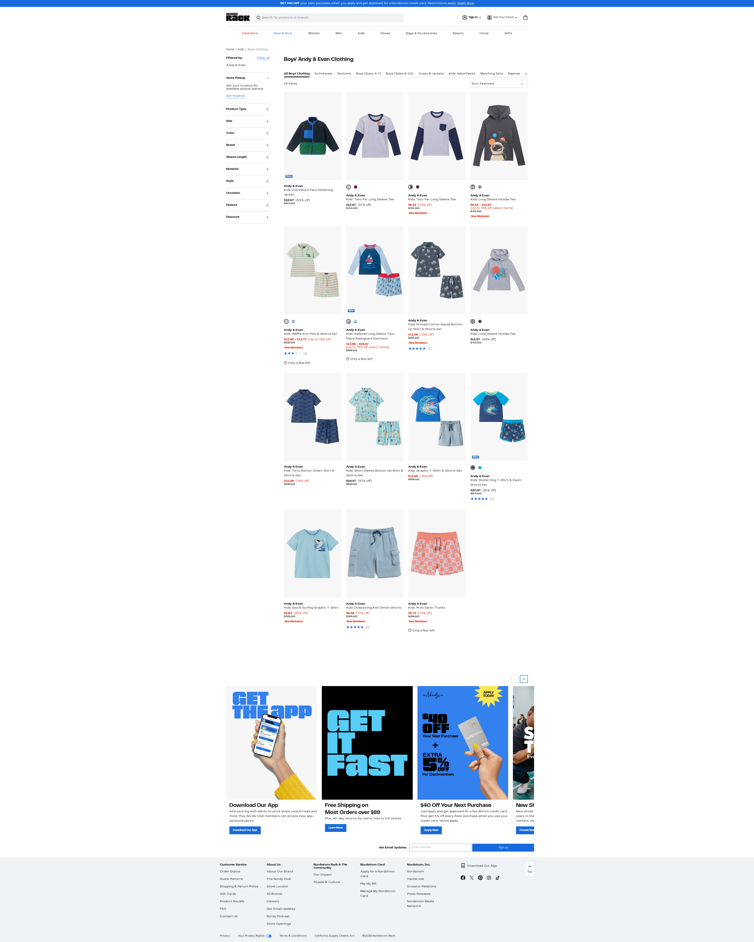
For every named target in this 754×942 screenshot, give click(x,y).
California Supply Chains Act (334, 936)
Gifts (508, 33)
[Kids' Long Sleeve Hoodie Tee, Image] (499, 136)
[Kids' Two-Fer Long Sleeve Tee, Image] (375, 136)
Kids (361, 33)
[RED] (355, 187)
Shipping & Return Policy (239, 886)
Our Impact (323, 874)
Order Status (230, 871)
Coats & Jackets (431, 73)
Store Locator (277, 886)
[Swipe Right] (524, 679)
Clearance (250, 33)
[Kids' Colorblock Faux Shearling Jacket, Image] (312, 136)
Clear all (263, 58)
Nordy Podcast (278, 916)
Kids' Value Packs (462, 73)
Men (339, 33)
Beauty (458, 33)
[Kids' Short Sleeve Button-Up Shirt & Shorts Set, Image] (375, 417)
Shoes (385, 33)
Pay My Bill (368, 883)
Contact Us (229, 916)
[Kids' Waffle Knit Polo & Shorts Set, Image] (312, 270)
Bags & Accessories (421, 33)
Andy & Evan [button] (236, 65)
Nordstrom (415, 871)
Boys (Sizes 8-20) (400, 73)
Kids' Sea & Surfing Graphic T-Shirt (311, 607)
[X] (471, 878)
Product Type (236, 109)
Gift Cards (228, 894)
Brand (230, 145)
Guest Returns (231, 879)
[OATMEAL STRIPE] (286, 321)
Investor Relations (421, 886)
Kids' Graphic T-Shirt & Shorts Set (435, 470)
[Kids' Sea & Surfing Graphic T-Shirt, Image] (312, 553)
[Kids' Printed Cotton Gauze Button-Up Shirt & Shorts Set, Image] (437, 270)
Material (232, 169)
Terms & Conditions (293, 936)
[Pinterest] (480, 878)
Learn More (336, 828)
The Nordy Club (279, 879)
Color (230, 133)
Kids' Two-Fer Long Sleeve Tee (370, 199)
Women (314, 33)
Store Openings (279, 924)
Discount (232, 217)
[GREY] (348, 187)
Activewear (324, 73)
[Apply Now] (462, 743)
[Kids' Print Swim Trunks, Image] (437, 553)
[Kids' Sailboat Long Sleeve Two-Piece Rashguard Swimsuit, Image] (375, 270)
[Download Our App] (271, 743)
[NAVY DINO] (472, 467)
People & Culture (327, 882)
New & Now (283, 33)
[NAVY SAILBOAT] (348, 321)
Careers (273, 901)
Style (230, 181)
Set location (235, 96)
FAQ (223, 909)
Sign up (503, 847)
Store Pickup (235, 78)
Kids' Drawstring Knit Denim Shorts (373, 607)
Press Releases (419, 894)
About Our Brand (280, 871)
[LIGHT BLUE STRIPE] (293, 321)
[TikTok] (497, 878)
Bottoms (344, 73)
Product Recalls (232, 901)
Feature (231, 205)
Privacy (225, 936)
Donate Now (527, 830)
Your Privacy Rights (251, 936)
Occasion (233, 193)
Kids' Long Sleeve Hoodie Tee (493, 199)
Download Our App (245, 830)
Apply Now (465, 3)
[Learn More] (367, 743)
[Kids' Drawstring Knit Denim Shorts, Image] (375, 553)
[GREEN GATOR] (355, 321)
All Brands (274, 894)
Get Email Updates (281, 909)
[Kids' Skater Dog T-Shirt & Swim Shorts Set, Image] (499, 417)
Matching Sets (491, 73)
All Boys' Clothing (297, 73)
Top (529, 872)
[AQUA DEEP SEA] (479, 467)
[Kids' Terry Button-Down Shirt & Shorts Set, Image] (312, 417)
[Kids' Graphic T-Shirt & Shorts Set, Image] (437, 417)
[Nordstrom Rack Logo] (238, 17)
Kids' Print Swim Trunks (426, 607)
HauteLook (415, 879)
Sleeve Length (236, 157)
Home (484, 33)
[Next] (526, 73)
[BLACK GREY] (472, 187)
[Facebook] (463, 878)
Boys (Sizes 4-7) (368, 73)
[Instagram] (489, 878)
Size (229, 121)
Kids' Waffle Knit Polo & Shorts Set (310, 334)
